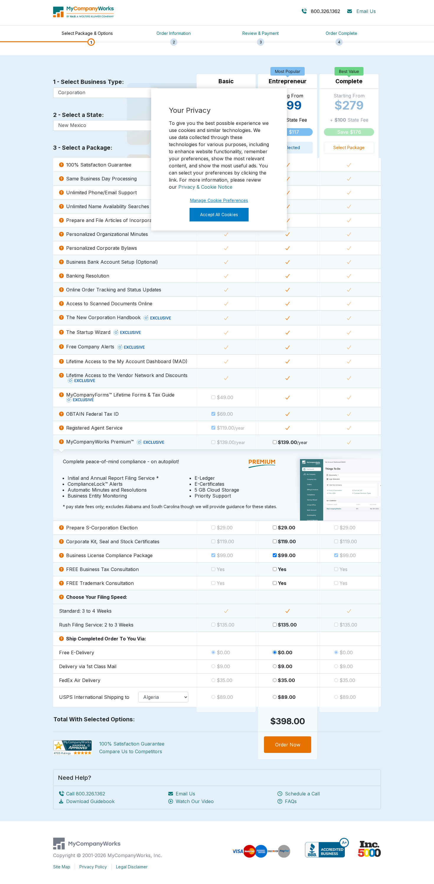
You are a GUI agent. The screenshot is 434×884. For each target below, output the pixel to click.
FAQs (291, 801)
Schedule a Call (302, 794)
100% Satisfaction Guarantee (131, 744)
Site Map (61, 866)
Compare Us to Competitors (130, 751)
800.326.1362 (90, 794)
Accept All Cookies (219, 214)
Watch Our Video (195, 801)
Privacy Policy (93, 866)
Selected (290, 147)
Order (287, 745)
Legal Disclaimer (132, 866)
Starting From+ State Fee (287, 121)
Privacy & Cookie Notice (205, 187)
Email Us (366, 11)
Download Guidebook (90, 801)
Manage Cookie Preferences (219, 200)
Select (349, 147)
